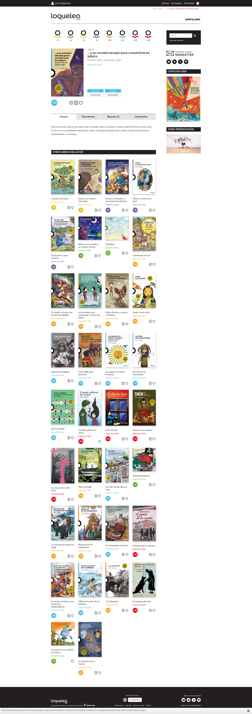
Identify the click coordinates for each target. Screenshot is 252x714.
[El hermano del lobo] (144, 580)
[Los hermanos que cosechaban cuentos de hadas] (90, 290)
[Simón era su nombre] (144, 407)
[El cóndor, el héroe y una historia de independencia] (62, 580)
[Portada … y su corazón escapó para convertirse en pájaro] (67, 72)
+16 (148, 40)
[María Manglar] (90, 465)
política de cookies (139, 710)
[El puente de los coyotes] (144, 523)
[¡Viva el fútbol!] (62, 407)
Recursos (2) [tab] (113, 117)
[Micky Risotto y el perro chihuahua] (117, 290)
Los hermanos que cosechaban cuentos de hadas (89, 315)
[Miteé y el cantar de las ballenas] (90, 580)
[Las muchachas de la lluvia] (62, 465)
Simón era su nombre (142, 430)
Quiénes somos (119, 705)
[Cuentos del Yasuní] (62, 177)
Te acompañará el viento (117, 545)
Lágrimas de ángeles (60, 372)
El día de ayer (112, 430)
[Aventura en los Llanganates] (90, 523)
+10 (109, 40)
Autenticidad (95, 95)
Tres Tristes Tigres (196, 705)
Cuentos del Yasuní (60, 199)
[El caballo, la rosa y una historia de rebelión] (62, 290)
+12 (122, 40)
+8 (96, 40)
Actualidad (189, 3)
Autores (165, 3)
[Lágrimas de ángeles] (62, 350)
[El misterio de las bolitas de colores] (62, 633)
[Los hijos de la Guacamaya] (144, 350)
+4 (70, 40)
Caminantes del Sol (141, 255)
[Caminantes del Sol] (144, 234)
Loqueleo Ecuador (65, 16)
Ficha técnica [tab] (88, 117)
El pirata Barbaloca (141, 476)
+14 (135, 40)
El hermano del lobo (142, 601)
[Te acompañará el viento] (117, 523)
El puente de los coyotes (144, 546)
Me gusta (81, 103)
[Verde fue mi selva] (144, 290)
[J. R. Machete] (117, 580)
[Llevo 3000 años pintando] (90, 350)
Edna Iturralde (94, 65)
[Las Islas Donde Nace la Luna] (117, 465)
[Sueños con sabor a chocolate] (90, 177)
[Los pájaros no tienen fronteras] (117, 350)
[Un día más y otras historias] (62, 234)
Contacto (148, 705)
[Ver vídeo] (183, 144)
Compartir (71, 103)
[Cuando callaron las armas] (90, 407)
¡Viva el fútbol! (58, 429)
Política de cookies (138, 705)
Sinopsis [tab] (64, 117)
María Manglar (85, 487)
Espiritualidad (112, 95)
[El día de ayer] (117, 407)
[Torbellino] (117, 228)
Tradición (113, 91)
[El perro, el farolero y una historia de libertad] (117, 177)
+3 (57, 40)
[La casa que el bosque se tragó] (62, 523)
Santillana (192, 19)
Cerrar (248, 711)
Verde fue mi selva (141, 312)
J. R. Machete (112, 601)
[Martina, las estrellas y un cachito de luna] (90, 228)
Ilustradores (176, 3)
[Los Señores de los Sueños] (90, 639)
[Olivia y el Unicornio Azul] (144, 177)
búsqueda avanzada (176, 40)
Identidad (95, 91)
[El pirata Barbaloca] (144, 459)
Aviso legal (128, 705)
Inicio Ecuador (198, 3)
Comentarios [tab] (141, 117)
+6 (83, 40)
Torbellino (110, 244)
